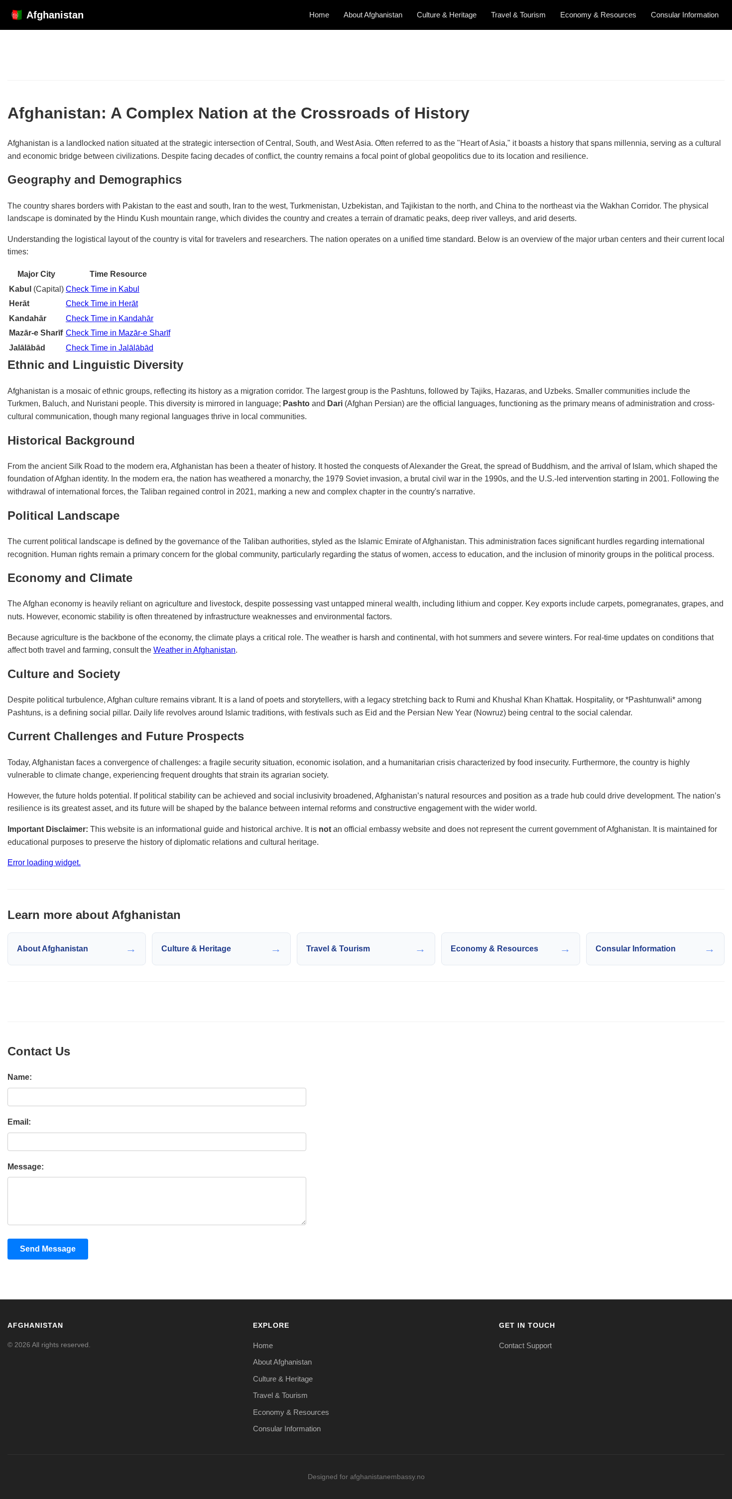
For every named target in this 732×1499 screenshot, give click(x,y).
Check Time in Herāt (102, 303)
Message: (25, 1166)
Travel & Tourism (518, 14)
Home (319, 14)
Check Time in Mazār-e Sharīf (118, 333)
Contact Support (525, 1345)
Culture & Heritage (447, 14)
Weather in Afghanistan (194, 650)
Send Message (48, 1249)
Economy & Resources (598, 14)
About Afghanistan (373, 14)
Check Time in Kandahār (109, 318)
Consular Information (685, 14)
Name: (19, 1077)
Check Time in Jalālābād (109, 348)
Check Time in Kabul (102, 289)
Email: (19, 1122)
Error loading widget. (44, 862)
